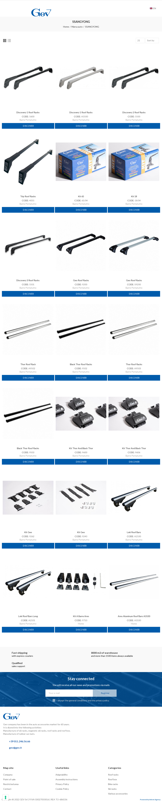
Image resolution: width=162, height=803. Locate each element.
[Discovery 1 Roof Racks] (28, 77)
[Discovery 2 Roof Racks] (134, 77)
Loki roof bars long (28, 616)
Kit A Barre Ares (81, 616)
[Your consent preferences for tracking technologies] (6, 797)
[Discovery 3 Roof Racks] (28, 245)
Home (81, 623)
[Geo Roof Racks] (81, 245)
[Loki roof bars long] (28, 581)
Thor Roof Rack (28, 364)
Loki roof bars (134, 532)
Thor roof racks (134, 364)
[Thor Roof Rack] (28, 329)
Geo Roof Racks (81, 280)
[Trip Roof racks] (28, 161)
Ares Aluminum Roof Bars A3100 (134, 616)
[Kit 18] (134, 161)
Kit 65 (81, 196)
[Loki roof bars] (134, 497)
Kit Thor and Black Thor (81, 448)
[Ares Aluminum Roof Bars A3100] (134, 581)
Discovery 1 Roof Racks (28, 112)
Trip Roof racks (28, 196)
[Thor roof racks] (134, 329)
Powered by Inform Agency (150, 799)
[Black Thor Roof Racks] (81, 329)
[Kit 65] (81, 161)
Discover (28, 126)
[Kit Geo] (28, 497)
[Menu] (4, 4)
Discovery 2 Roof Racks (134, 112)
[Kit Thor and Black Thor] (81, 413)
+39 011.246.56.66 (19, 741)
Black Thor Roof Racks (81, 364)
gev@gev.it (15, 747)
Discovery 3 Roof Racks (28, 280)
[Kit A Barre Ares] (81, 581)
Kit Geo (28, 532)
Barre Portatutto (28, 119)
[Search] (146, 8)
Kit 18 (134, 196)
